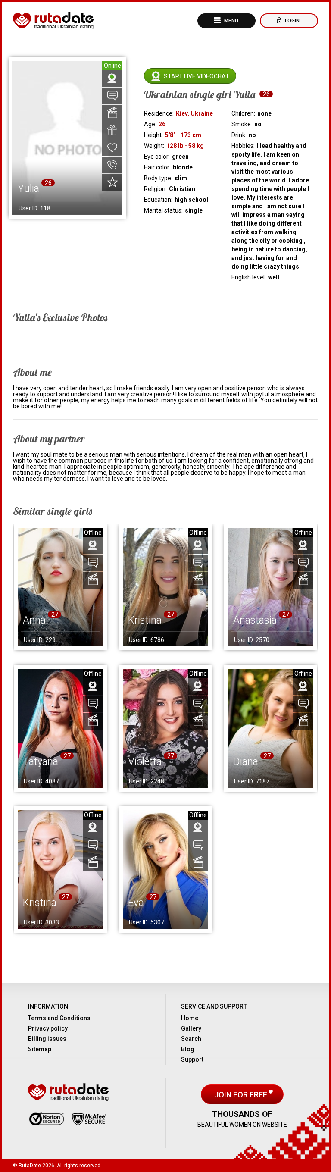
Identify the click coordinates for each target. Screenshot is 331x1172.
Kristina (145, 620)
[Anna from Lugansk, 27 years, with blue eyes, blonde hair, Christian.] (60, 587)
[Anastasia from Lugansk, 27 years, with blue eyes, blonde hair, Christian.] (270, 587)
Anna (34, 620)
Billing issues (47, 1038)
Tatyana (40, 761)
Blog (187, 1049)
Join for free (241, 1094)
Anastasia (255, 620)
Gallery (191, 1028)
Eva (136, 902)
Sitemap (39, 1049)
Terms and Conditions (59, 1018)
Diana (245, 761)
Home (189, 1018)
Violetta (145, 761)
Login (292, 21)
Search (191, 1038)
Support (192, 1059)
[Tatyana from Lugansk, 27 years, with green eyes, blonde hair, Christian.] (60, 728)
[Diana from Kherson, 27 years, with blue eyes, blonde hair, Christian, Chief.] (270, 728)
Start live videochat (196, 76)
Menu (230, 21)
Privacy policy (48, 1028)
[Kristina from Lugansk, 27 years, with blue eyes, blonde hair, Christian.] (60, 869)
